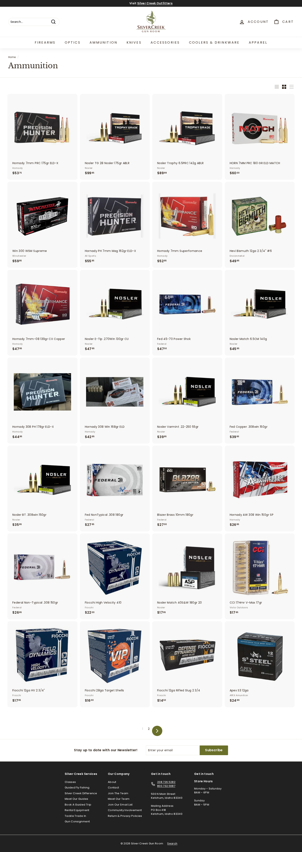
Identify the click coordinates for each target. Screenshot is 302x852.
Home (12, 57)
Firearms (45, 42)
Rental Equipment (77, 810)
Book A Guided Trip (78, 805)
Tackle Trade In (75, 816)
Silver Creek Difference (81, 793)
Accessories (165, 42)
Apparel (258, 42)
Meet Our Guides (76, 799)
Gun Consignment (77, 821)
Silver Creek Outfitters (155, 3)
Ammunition (103, 42)
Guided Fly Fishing (77, 787)
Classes (70, 782)
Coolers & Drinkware (214, 42)
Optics (73, 42)
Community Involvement (125, 810)
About (112, 782)
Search (172, 843)
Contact (113, 787)
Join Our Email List (120, 805)
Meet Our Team (119, 799)
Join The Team (118, 793)
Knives (134, 42)
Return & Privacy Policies (125, 816)
